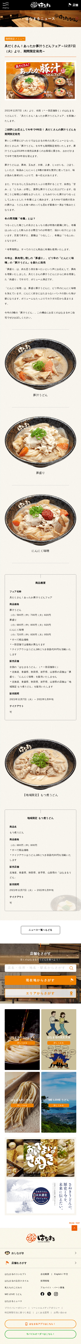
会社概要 (44, 1274)
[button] (71, 968)
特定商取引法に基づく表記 (18, 1312)
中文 (66, 1274)
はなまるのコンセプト (16, 1274)
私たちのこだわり (13, 1287)
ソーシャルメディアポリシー (45, 1308)
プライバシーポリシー (16, 1308)
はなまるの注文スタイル (17, 1281)
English (58, 1274)
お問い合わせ (60, 1312)
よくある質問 (42, 1312)
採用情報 (44, 1281)
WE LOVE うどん (13, 1294)
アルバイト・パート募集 (52, 1287)
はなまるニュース (13, 1301)
